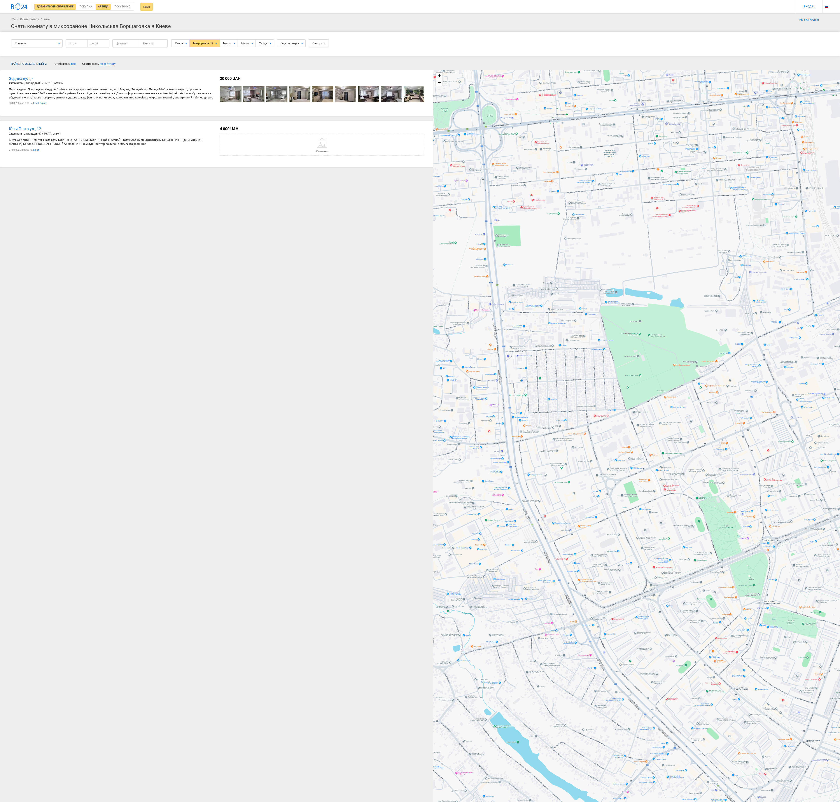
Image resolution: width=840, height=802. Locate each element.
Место (245, 43)
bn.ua (36, 150)
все (73, 63)
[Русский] (826, 6)
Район (179, 43)
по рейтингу (108, 63)
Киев (146, 6)
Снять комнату (29, 19)
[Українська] (826, 3)
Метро (227, 43)
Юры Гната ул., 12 (25, 128)
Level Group (39, 103)
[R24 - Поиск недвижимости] (19, 6)
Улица (263, 43)
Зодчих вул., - (21, 78)
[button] (439, 76)
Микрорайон (203, 43)
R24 (13, 19)
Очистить (318, 43)
